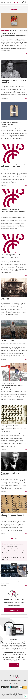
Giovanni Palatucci (8, 341)
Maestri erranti (8, 33)
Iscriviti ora (14, 610)
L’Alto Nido (5, 299)
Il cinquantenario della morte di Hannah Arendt (13, 81)
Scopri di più (14, 665)
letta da (13, 579)
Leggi (25, 53)
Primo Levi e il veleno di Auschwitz (10, 474)
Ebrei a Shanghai (7, 383)
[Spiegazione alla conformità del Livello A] (23, 687)
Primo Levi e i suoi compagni (12, 122)
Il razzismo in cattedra (10, 209)
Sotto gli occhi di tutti (9, 426)
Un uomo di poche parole (11, 255)
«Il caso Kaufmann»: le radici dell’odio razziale (12, 516)
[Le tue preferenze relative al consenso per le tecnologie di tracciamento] (25, 696)
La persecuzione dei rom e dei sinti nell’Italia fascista (13, 166)
